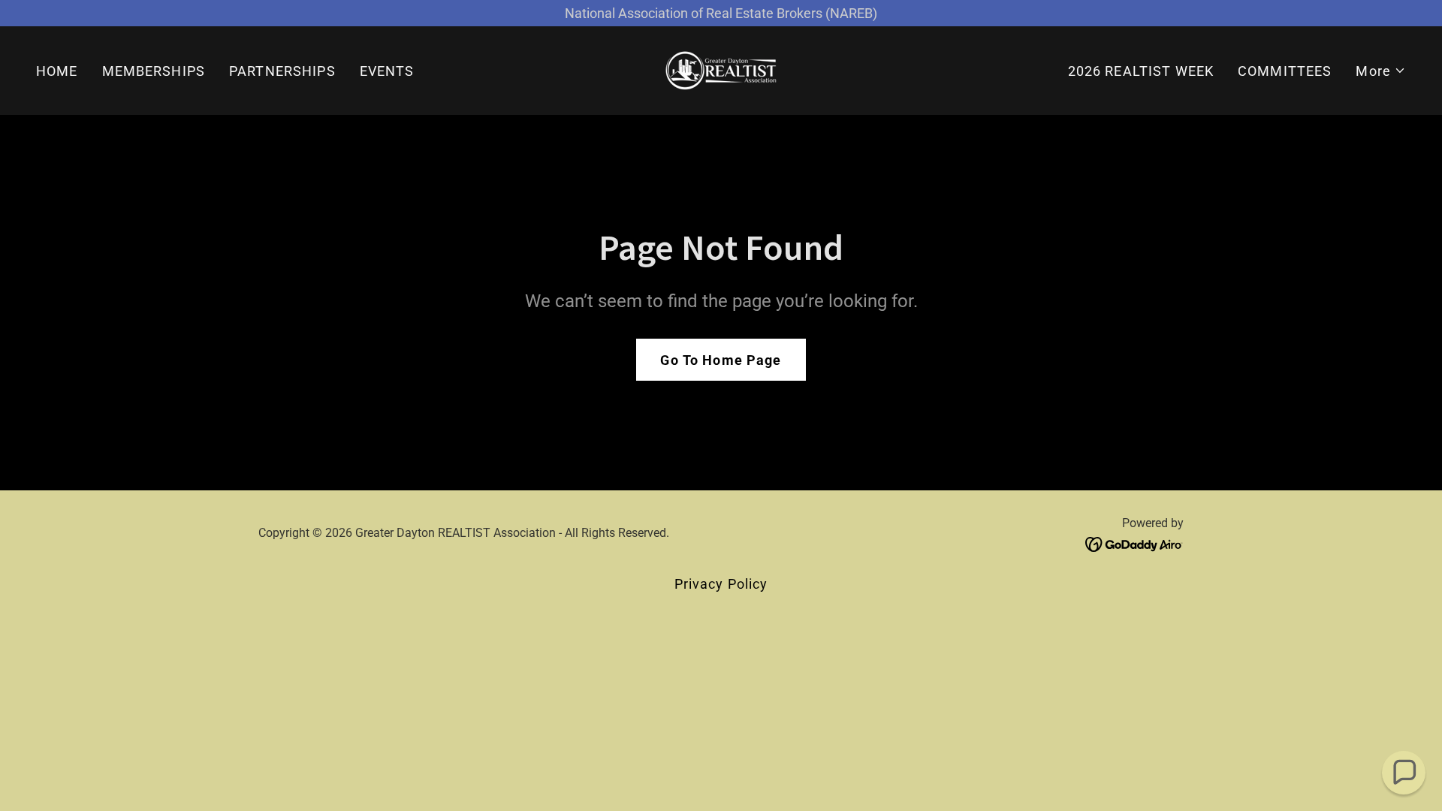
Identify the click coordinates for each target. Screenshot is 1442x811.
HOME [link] (57, 71)
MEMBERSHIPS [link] (153, 71)
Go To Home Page (720, 360)
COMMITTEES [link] (1285, 71)
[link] (721, 69)
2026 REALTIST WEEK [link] (1141, 71)
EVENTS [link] (387, 71)
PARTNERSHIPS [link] (282, 71)
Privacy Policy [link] (721, 584)
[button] (1381, 71)
